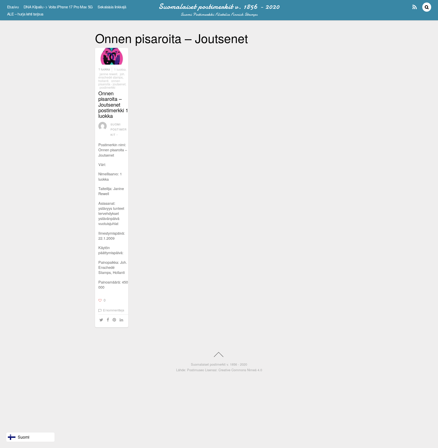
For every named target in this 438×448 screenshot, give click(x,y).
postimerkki (107, 87)
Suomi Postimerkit (119, 129)
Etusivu (13, 6)
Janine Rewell (108, 74)
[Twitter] (102, 320)
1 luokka (104, 69)
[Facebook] (109, 320)
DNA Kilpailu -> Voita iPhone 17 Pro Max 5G (58, 6)
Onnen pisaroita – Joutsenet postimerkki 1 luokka (113, 104)
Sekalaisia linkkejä (112, 6)
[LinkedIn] (122, 320)
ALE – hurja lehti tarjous (25, 13)
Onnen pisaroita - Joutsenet (111, 82)
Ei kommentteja (113, 310)
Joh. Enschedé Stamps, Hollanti (111, 77)
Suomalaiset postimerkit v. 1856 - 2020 (219, 364)
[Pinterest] (115, 320)
